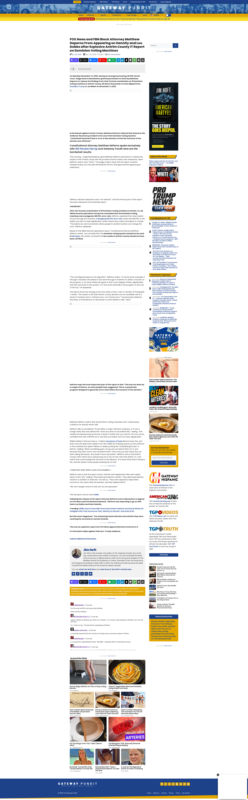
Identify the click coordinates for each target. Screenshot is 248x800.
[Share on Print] (143, 60)
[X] (169, 784)
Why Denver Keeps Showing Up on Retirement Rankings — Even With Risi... (167, 593)
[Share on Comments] (130, 60)
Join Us (103, 15)
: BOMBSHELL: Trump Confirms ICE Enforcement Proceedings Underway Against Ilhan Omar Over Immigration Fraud (165, 311)
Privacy (171, 793)
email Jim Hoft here (87, 569)
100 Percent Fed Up (86, 148)
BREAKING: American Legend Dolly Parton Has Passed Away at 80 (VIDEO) (165, 246)
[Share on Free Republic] (126, 60)
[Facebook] (173, 784)
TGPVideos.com (160, 516)
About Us (90, 15)
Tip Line (77, 2)
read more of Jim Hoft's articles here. (116, 569)
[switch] (168, 15)
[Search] (175, 45)
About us (156, 793)
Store (125, 2)
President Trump (77, 86)
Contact (164, 793)
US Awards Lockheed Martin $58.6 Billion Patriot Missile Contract (166, 575)
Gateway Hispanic (90, 2)
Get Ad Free (153, 2)
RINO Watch (104, 2)
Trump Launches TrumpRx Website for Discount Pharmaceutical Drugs (166, 606)
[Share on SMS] (134, 60)
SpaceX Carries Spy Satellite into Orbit (166, 586)
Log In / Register (166, 2)
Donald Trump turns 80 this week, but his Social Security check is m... (166, 568)
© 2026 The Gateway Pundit (67, 793)
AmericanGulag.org (161, 501)
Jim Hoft (89, 550)
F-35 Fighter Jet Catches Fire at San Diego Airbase (167, 599)
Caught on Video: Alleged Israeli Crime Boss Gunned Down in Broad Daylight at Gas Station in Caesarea (164, 225)
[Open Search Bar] (162, 15)
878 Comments (113, 54)
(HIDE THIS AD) (128, 24)
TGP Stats (164, 555)
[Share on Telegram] (118, 60)
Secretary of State (114, 441)
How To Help (131, 15)
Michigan (76, 236)
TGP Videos (115, 2)
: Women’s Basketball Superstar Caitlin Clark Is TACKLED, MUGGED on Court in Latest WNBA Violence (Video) (164, 281)
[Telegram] (180, 784)
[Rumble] (177, 784)
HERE (96, 494)
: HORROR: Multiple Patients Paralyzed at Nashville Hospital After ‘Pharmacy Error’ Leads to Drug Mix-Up (165, 320)
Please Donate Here (163, 616)
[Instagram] (184, 784)
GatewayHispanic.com (163, 485)
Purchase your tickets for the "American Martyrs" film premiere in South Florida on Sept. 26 (124, 19)
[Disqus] (107, 626)
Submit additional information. (83, 539)
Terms (178, 793)
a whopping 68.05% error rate (109, 218)
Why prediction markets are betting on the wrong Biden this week (167, 581)
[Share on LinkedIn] (122, 60)
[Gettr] (165, 784)
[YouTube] (188, 784)
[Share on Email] (138, 60)
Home (81, 15)
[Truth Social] (161, 784)
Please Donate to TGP (138, 2)
